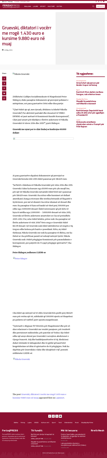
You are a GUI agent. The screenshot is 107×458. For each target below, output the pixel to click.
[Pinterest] (4, 88)
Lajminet (60, 398)
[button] (93, 6)
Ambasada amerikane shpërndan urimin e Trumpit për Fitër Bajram (90, 124)
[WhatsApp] (4, 98)
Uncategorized (81, 81)
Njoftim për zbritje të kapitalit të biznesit (42, 435)
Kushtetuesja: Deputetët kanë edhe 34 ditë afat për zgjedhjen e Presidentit (90, 113)
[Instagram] (98, 1)
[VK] (4, 93)
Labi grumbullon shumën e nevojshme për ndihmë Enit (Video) (73, 444)
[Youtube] (103, 1)
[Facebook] (96, 1)
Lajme (78, 120)
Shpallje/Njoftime (82, 99)
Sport (78, 90)
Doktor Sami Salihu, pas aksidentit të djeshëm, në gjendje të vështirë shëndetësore (73, 436)
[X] (101, 1)
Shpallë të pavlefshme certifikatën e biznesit (43, 443)
